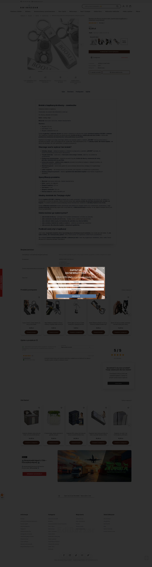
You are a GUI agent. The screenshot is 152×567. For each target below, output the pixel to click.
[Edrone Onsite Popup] (76, 283)
